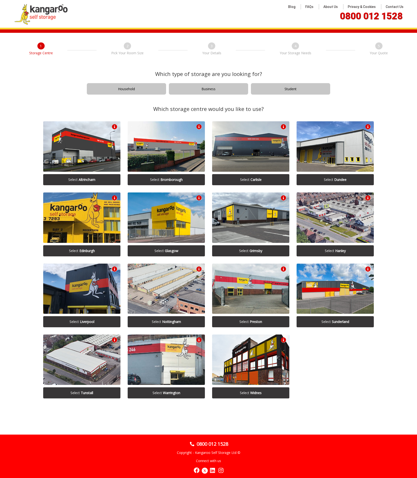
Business (208, 89)
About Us (330, 7)
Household (126, 89)
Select (81, 179)
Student (291, 89)
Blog (291, 7)
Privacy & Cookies (362, 7)
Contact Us (394, 7)
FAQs (309, 7)
